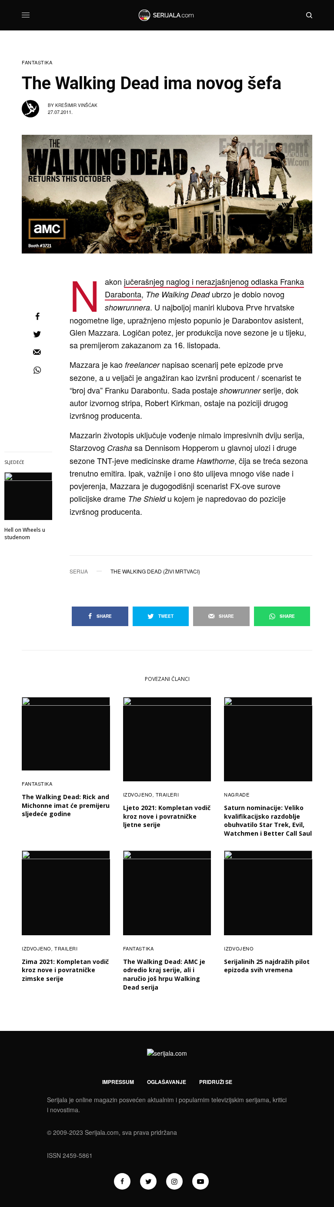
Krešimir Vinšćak (76, 105)
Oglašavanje (166, 1082)
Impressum (118, 1082)
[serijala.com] (167, 15)
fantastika (37, 62)
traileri (167, 794)
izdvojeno (138, 794)
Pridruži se (215, 1082)
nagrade (236, 794)
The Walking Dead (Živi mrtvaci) (155, 571)
